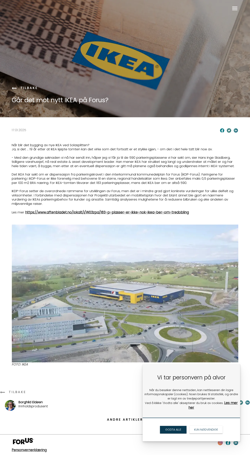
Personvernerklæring (29, 450)
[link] (15, 88)
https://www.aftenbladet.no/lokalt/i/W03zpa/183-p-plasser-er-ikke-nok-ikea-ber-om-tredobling (107, 212)
